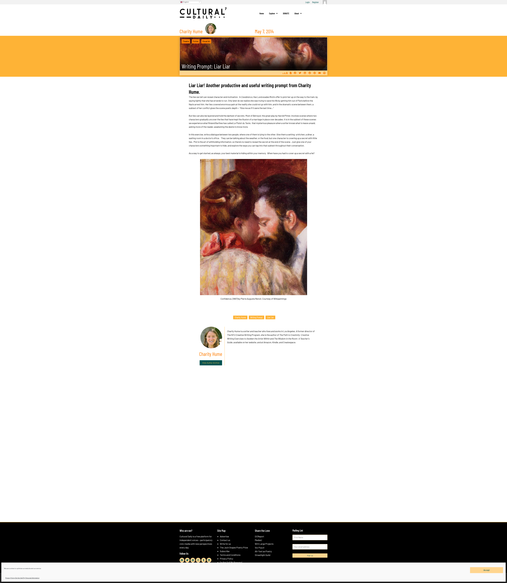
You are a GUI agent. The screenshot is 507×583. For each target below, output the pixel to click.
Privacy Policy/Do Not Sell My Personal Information (22, 578)
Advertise (224, 536)
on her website (249, 342)
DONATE (286, 13)
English (185, 2)
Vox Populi (259, 547)
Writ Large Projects (264, 543)
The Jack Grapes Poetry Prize (234, 547)
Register (315, 2)
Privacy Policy (226, 558)
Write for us (225, 543)
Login (307, 2)
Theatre (186, 41)
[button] (295, 73)
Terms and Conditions (230, 555)
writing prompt (256, 317)
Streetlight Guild (262, 555)
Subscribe (224, 551)
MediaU (258, 540)
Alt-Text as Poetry (263, 551)
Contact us (225, 540)
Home (261, 13)
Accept (486, 570)
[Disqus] (253, 408)
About (296, 13)
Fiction (195, 41)
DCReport (259, 536)
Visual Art (206, 41)
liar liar (270, 317)
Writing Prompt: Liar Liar (206, 66)
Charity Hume (240, 317)
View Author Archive (210, 363)
